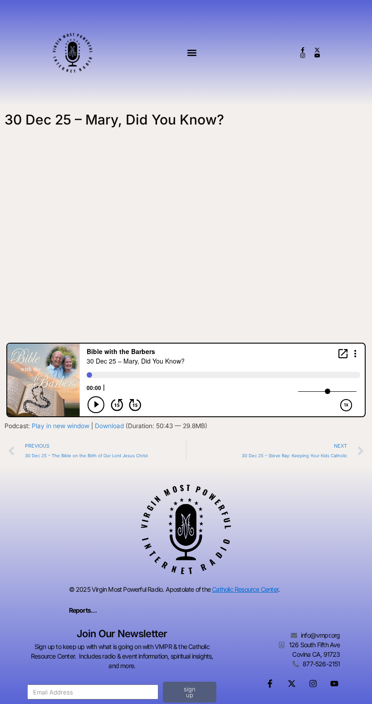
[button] (191, 52)
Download (109, 425)
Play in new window (60, 425)
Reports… (83, 610)
